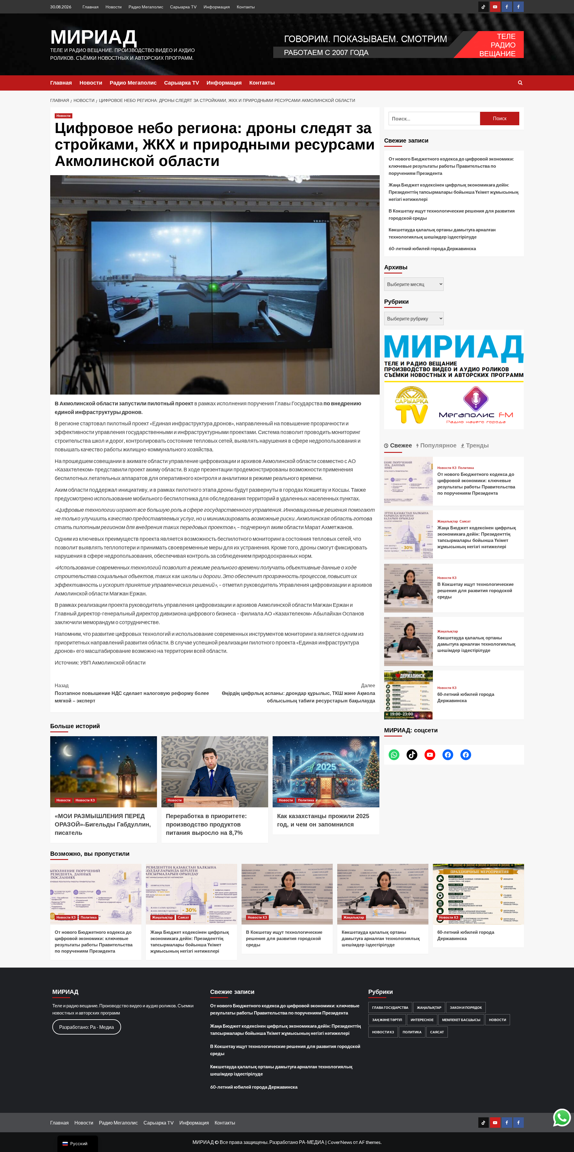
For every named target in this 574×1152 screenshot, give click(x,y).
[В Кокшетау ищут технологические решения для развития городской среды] (408, 587)
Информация (217, 6)
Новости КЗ (85, 800)
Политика (306, 800)
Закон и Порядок (466, 1007)
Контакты (246, 6)
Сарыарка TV (183, 6)
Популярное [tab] (438, 445)
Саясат (465, 521)
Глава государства (390, 1007)
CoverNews (340, 1142)
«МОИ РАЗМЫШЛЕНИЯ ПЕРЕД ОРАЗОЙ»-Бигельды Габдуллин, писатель (103, 824)
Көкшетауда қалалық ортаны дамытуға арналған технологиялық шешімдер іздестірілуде (442, 233)
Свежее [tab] (400, 445)
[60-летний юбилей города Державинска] (408, 694)
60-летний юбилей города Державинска (432, 248)
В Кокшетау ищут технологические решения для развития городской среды (452, 214)
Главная (91, 6)
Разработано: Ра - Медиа (86, 1027)
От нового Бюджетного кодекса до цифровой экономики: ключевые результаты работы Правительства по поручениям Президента (451, 166)
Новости (114, 6)
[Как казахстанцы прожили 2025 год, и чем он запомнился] (326, 771)
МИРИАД (93, 37)
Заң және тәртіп (387, 1020)
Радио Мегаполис (146, 6)
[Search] (520, 83)
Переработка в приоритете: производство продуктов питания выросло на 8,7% (206, 824)
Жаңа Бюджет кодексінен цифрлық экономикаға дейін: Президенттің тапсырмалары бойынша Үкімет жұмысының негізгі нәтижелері (453, 192)
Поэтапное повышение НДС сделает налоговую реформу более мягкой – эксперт (132, 693)
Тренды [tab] (476, 445)
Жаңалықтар (447, 521)
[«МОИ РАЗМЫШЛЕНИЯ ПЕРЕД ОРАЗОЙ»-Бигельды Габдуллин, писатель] (103, 771)
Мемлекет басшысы (461, 1020)
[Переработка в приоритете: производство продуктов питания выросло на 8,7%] (214, 771)
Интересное (422, 1020)
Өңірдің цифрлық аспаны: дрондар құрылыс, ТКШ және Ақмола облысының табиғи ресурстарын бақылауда (298, 693)
